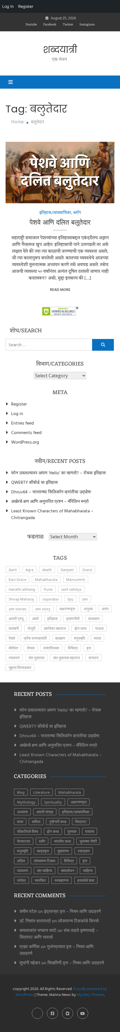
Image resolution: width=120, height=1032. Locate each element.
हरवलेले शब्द (85, 880)
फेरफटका (23, 841)
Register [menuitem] (25, 6)
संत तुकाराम (36, 658)
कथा (20, 821)
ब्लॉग (77, 212)
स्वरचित (40, 880)
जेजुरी (31, 628)
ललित (21, 861)
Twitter (68, 24)
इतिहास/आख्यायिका (55, 212)
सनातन (93, 658)
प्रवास (89, 831)
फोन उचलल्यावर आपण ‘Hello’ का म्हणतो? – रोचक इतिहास (58, 472)
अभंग (105, 609)
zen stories (18, 609)
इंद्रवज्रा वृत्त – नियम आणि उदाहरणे (72, 911)
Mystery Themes (90, 994)
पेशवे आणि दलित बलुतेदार (60, 222)
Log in (17, 413)
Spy (70, 599)
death (47, 569)
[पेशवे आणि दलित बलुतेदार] (60, 172)
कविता (36, 821)
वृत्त (89, 648)
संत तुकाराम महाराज (66, 658)
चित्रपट (81, 821)
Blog (21, 792)
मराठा (97, 638)
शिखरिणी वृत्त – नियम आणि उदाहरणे (75, 962)
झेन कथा (81, 628)
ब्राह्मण (60, 638)
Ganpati (67, 569)
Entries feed (22, 423)
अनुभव (88, 609)
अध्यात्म (22, 812)
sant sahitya (71, 589)
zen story (43, 609)
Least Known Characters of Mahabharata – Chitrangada (52, 514)
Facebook (49, 24)
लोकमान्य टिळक (44, 861)
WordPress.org (25, 442)
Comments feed (26, 432)
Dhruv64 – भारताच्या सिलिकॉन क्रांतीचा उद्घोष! (51, 491)
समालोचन (67, 870)
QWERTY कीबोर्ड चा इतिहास (34, 482)
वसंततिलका (51, 648)
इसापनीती (73, 618)
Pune (48, 589)
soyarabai (50, 599)
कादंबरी (14, 628)
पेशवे (12, 638)
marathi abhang (22, 589)
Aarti (13, 569)
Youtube (31, 24)
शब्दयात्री (60, 50)
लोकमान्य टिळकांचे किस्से (78, 920)
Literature (41, 792)
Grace (87, 569)
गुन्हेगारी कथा (57, 821)
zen (85, 599)
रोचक (31, 648)
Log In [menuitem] (8, 6)
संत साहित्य (44, 870)
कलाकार (94, 618)
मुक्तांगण (63, 851)
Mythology (26, 802)
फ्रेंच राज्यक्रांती (35, 638)
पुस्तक (72, 831)
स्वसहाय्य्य (61, 880)
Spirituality (53, 802)
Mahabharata (46, 579)
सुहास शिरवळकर (20, 667)
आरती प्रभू (16, 618)
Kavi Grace (17, 579)
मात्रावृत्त (43, 851)
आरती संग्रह (44, 812)
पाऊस (99, 628)
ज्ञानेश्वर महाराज (55, 628)
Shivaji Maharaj (21, 599)
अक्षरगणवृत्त (67, 609)
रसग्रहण (84, 851)
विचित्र (73, 648)
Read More (60, 289)
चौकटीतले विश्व (27, 831)
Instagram (87, 24)
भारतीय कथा (62, 841)
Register (19, 403)
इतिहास (52, 618)
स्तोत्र (21, 880)
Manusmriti (75, 579)
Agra (29, 569)
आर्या (35, 618)
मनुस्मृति (79, 638)
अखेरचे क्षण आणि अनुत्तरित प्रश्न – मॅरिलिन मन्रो (50, 501)
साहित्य (88, 870)
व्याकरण (14, 658)
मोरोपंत (13, 648)
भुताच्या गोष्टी (88, 841)
